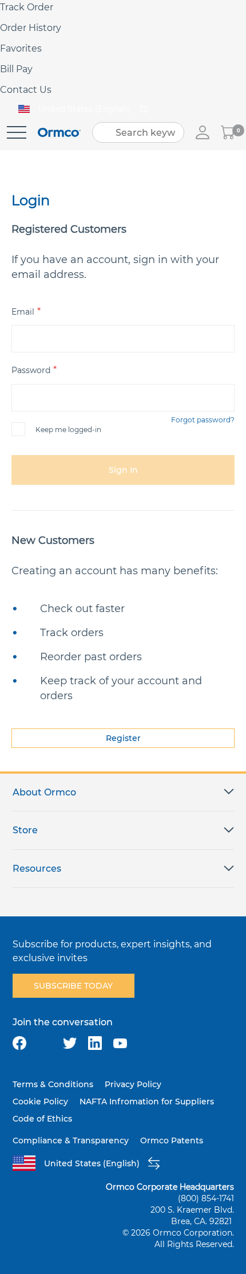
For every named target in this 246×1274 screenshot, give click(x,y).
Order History (30, 27)
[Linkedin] (95, 1043)
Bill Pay (16, 69)
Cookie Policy (40, 1101)
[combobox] (138, 132)
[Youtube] (120, 1043)
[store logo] (59, 133)
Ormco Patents (171, 1140)
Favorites (21, 48)
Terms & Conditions (53, 1084)
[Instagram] (44, 1043)
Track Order (26, 7)
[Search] (105, 132)
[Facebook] (19, 1043)
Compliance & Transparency (71, 1140)
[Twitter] (70, 1043)
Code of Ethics (42, 1119)
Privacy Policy (133, 1084)
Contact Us (25, 89)
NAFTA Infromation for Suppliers (147, 1101)
